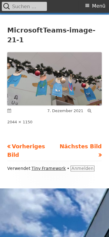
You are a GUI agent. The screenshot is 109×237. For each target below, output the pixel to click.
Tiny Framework (48, 168)
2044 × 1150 (19, 122)
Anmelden (82, 168)
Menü (98, 6)
